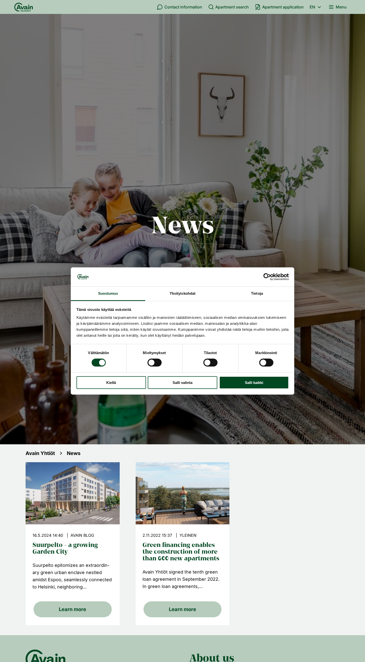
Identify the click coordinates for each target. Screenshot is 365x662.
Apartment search (232, 6)
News (73, 453)
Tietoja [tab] (257, 293)
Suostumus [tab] (108, 293)
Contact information (183, 6)
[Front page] (23, 7)
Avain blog (82, 535)
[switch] (154, 363)
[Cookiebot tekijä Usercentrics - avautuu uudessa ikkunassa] (267, 277)
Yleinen (188, 535)
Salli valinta (182, 382)
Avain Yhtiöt (40, 453)
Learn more (72, 609)
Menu (341, 6)
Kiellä (111, 382)
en (312, 6)
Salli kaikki (254, 382)
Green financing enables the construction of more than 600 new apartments (181, 552)
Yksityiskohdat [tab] (182, 293)
